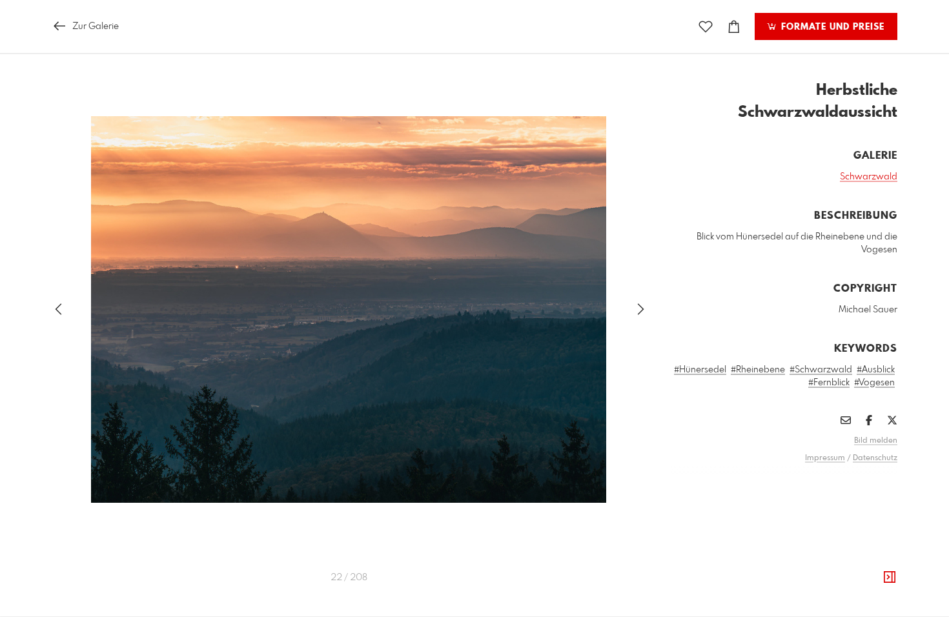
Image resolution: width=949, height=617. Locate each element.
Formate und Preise (831, 27)
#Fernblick (829, 382)
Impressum (825, 458)
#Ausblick (876, 369)
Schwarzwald (868, 176)
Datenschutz (875, 458)
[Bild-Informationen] (889, 578)
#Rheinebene (758, 369)
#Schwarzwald (821, 369)
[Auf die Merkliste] (705, 26)
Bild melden (875, 441)
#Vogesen (874, 382)
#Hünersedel (700, 369)
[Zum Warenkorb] (734, 26)
